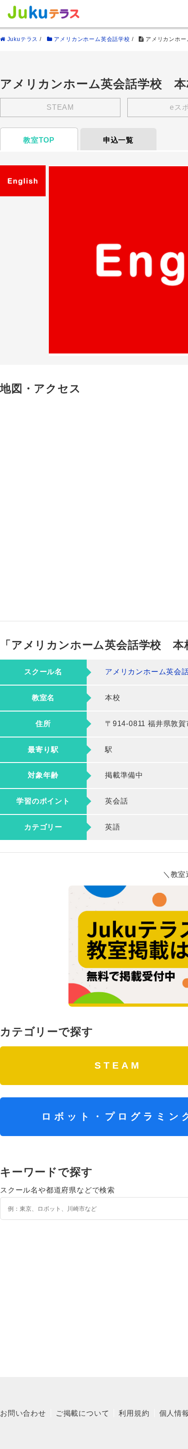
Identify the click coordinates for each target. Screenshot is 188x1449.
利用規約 (134, 1413)
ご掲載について (83, 1413)
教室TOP (39, 140)
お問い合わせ (23, 1413)
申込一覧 (118, 140)
